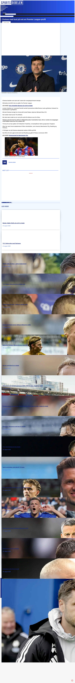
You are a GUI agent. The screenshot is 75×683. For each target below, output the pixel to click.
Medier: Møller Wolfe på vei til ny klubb (13, 223)
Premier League (4, 6)
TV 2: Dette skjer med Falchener (12, 243)
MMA (1, 10)
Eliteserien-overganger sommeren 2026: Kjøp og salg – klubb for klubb (23, 386)
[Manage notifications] (72, 680)
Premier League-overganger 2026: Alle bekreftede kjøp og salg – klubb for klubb (25, 406)
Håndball (2, 9)
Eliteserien (2, 5)
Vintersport (3, 8)
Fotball (2, 4)
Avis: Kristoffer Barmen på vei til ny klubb (21, 105)
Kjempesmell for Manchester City (18, 135)
